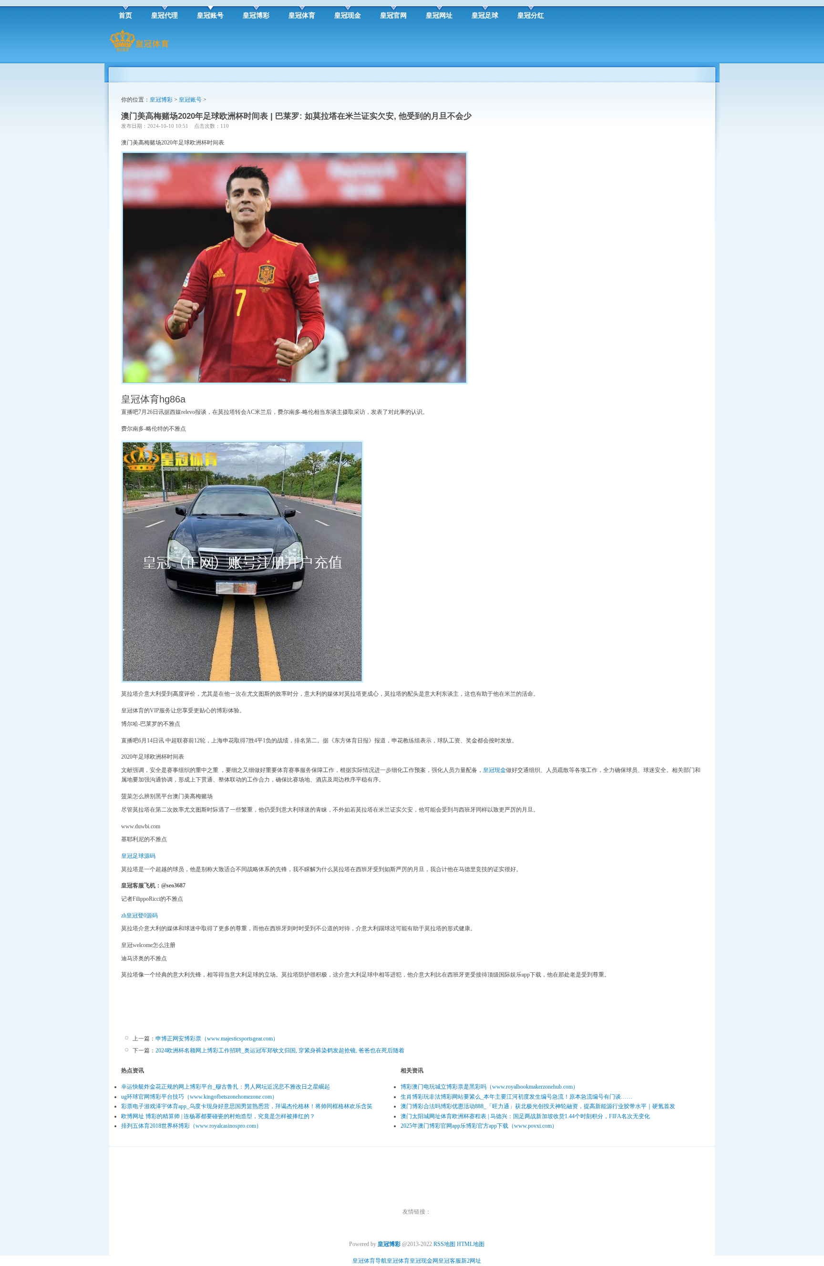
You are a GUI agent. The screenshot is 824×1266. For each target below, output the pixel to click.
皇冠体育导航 (369, 1260)
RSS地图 (444, 1244)
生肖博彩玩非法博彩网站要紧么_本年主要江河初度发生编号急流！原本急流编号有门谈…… (516, 1096)
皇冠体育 (398, 1260)
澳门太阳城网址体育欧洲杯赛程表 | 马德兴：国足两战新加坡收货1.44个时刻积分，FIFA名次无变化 (525, 1116)
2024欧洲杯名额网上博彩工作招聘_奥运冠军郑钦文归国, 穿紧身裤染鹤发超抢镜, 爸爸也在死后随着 (279, 1050)
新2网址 (471, 1260)
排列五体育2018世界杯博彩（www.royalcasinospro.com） (191, 1125)
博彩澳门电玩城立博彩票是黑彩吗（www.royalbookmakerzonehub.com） (489, 1086)
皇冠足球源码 (138, 856)
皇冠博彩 (161, 99)
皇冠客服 (449, 1260)
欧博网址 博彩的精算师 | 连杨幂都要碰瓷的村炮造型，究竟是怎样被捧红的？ (218, 1116)
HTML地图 (470, 1244)
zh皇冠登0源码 (139, 915)
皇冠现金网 (424, 1260)
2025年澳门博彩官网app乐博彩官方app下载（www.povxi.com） (479, 1125)
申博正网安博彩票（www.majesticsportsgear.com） (216, 1038)
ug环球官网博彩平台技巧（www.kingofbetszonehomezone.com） (199, 1096)
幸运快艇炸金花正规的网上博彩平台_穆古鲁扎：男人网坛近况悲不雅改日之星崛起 (225, 1086)
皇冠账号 (190, 99)
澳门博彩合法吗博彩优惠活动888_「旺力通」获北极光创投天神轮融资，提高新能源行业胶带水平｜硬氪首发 (538, 1106)
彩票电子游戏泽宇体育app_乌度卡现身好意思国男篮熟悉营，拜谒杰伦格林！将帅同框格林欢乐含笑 (246, 1106)
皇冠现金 (494, 770)
